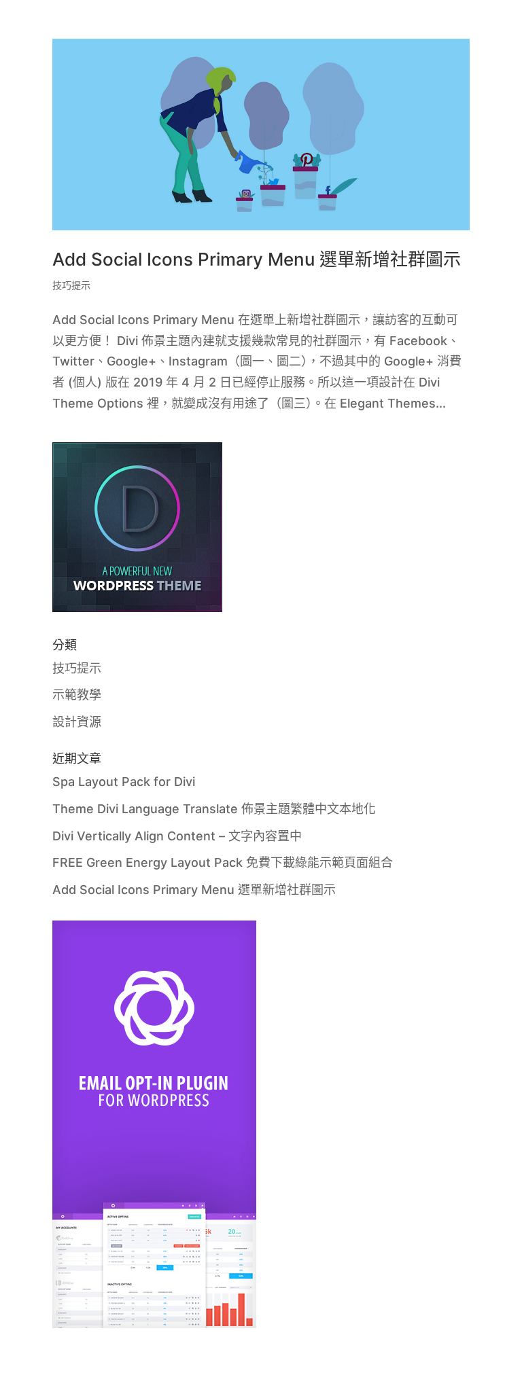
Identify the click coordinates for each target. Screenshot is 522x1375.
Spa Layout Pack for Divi (123, 781)
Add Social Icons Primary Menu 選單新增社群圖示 (256, 259)
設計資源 (76, 722)
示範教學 (76, 695)
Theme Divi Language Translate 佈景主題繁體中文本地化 (214, 809)
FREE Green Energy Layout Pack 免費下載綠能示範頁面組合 (222, 862)
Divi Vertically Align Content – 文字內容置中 (177, 836)
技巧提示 (71, 285)
